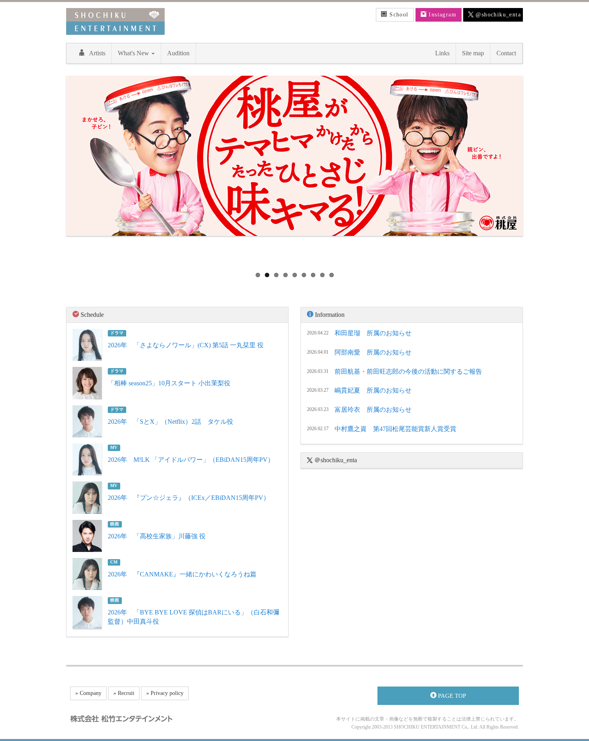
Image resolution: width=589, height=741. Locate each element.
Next (535, 170)
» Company (88, 693)
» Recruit (123, 693)
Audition (178, 53)
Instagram (441, 15)
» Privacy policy (165, 693)
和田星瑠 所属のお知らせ (373, 333)
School (398, 15)
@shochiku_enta (497, 15)
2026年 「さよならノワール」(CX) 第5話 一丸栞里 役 (186, 345)
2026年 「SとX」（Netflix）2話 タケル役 (170, 421)
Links (442, 53)
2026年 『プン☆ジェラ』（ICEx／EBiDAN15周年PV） (189, 497)
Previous (54, 170)
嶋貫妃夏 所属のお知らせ (373, 390)
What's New (134, 53)
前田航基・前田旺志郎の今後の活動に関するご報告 (408, 371)
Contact (506, 53)
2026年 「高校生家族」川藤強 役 (157, 536)
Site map (473, 53)
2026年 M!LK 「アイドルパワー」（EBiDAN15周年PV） (191, 459)
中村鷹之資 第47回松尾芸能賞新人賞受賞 (395, 428)
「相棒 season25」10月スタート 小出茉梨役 (169, 383)
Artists (97, 53)
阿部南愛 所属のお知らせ (373, 352)
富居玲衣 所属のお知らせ (373, 409)
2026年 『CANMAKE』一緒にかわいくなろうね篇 (182, 574)
